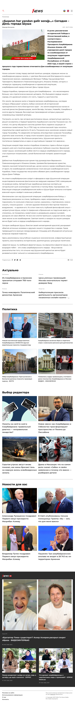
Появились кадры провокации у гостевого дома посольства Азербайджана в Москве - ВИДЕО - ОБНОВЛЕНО (55, 379)
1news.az (52, 694)
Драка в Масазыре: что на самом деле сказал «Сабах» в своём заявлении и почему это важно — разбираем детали (54, 468)
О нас (4, 697)
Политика (5, 16)
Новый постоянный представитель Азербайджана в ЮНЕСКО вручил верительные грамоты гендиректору (16, 343)
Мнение (41, 274)
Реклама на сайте (8, 692)
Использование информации (12, 695)
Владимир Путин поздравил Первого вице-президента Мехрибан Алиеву (16, 556)
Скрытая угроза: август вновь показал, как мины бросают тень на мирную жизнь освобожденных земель (19, 468)
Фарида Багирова (8, 27)
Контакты (5, 699)
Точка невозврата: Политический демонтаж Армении (18, 293)
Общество (41, 288)
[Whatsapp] (17, 260)
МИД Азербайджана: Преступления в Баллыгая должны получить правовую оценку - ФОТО (17, 379)
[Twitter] (15, 260)
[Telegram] (20, 260)
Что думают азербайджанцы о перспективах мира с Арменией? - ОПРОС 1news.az (56, 677)
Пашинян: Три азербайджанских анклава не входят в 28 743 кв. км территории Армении (54, 556)
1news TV (4, 633)
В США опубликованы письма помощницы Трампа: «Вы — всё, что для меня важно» (54, 519)
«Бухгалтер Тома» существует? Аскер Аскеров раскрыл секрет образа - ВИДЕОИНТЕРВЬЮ (34, 638)
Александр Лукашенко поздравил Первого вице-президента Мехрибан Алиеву (19, 519)
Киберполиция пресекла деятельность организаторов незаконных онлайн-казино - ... (54, 295)
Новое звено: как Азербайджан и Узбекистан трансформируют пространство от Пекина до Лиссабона (54, 428)
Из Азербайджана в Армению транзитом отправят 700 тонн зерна (17, 280)
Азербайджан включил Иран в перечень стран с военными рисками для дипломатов (55, 342)
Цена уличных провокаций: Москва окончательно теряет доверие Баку (53, 280)
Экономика (5, 274)
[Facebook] (12, 260)
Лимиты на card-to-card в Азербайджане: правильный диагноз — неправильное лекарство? (16, 428)
